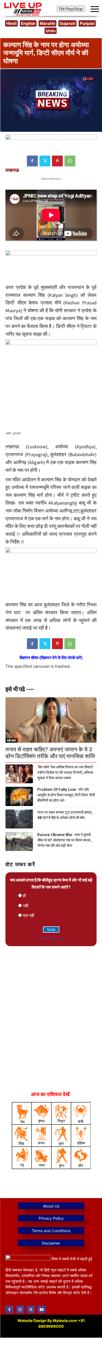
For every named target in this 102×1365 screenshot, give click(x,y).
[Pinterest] (57, 161)
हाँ (24, 895)
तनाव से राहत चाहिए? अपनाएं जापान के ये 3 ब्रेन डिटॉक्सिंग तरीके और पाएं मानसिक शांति (50, 752)
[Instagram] (20, 1309)
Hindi (11, 23)
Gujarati (67, 23)
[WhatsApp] (69, 161)
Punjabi (87, 23)
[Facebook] (32, 161)
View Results (51, 938)
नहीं (25, 905)
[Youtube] (41, 1309)
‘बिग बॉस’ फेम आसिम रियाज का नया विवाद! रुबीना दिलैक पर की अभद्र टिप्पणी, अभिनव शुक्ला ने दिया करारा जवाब (65, 772)
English (28, 23)
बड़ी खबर (11, 740)
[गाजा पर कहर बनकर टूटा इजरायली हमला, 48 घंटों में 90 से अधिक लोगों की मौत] (19, 819)
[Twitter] (44, 161)
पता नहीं (28, 915)
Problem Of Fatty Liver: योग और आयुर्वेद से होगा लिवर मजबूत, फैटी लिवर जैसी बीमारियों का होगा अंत (66, 794)
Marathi (47, 23)
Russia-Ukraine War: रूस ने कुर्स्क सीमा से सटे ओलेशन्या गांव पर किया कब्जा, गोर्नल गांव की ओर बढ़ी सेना (64, 840)
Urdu (50, 30)
